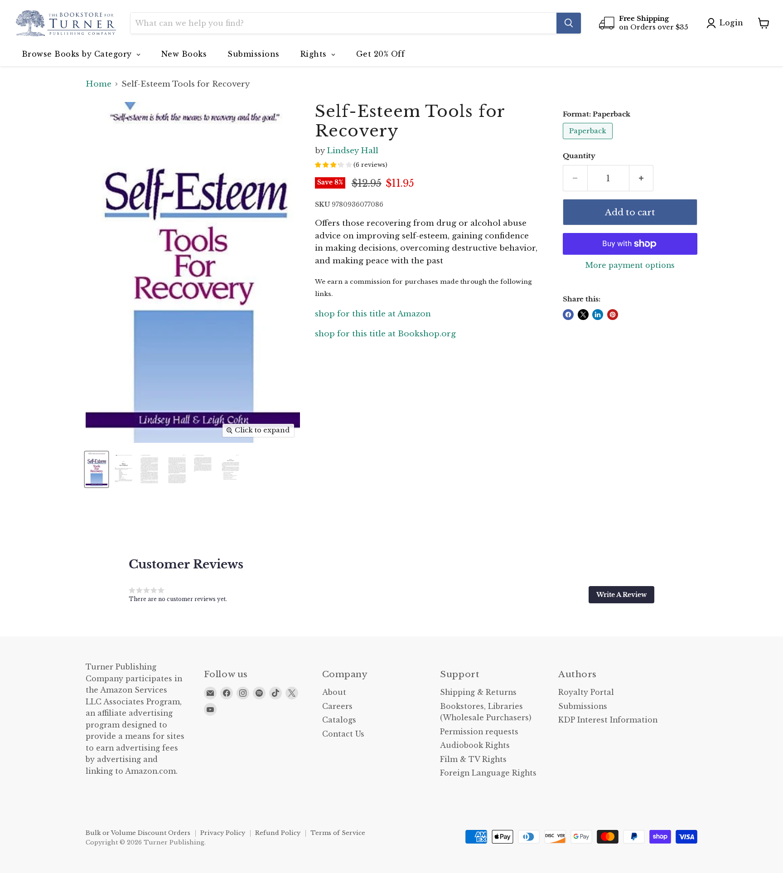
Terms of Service (337, 833)
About (334, 692)
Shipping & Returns (478, 692)
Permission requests (479, 732)
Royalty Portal (586, 692)
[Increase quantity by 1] (641, 178)
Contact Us (343, 734)
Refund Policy (277, 833)
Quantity (579, 156)
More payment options (630, 266)
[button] (621, 594)
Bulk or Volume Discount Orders (138, 833)
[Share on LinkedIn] (597, 314)
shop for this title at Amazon (373, 314)
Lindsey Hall (352, 150)
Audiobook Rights (475, 745)
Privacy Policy (222, 833)
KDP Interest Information (607, 720)
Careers (337, 706)
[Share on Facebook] (568, 314)
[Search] (568, 23)
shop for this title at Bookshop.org (385, 334)
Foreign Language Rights (488, 773)
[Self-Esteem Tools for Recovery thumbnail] (96, 469)
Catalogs (339, 720)
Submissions (582, 706)
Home (98, 84)
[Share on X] (583, 314)
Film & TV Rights (473, 759)
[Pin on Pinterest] (612, 314)
